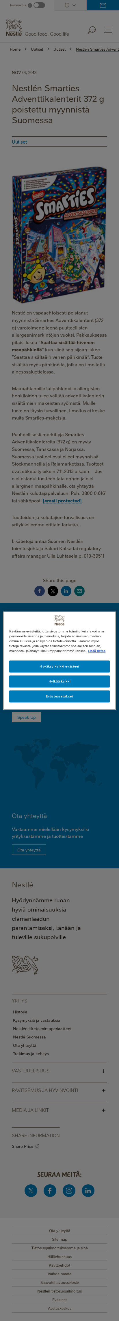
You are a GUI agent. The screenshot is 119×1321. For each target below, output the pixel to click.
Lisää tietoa (96, 651)
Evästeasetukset (59, 696)
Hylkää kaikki (59, 681)
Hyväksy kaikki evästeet (59, 666)
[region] (59, 660)
